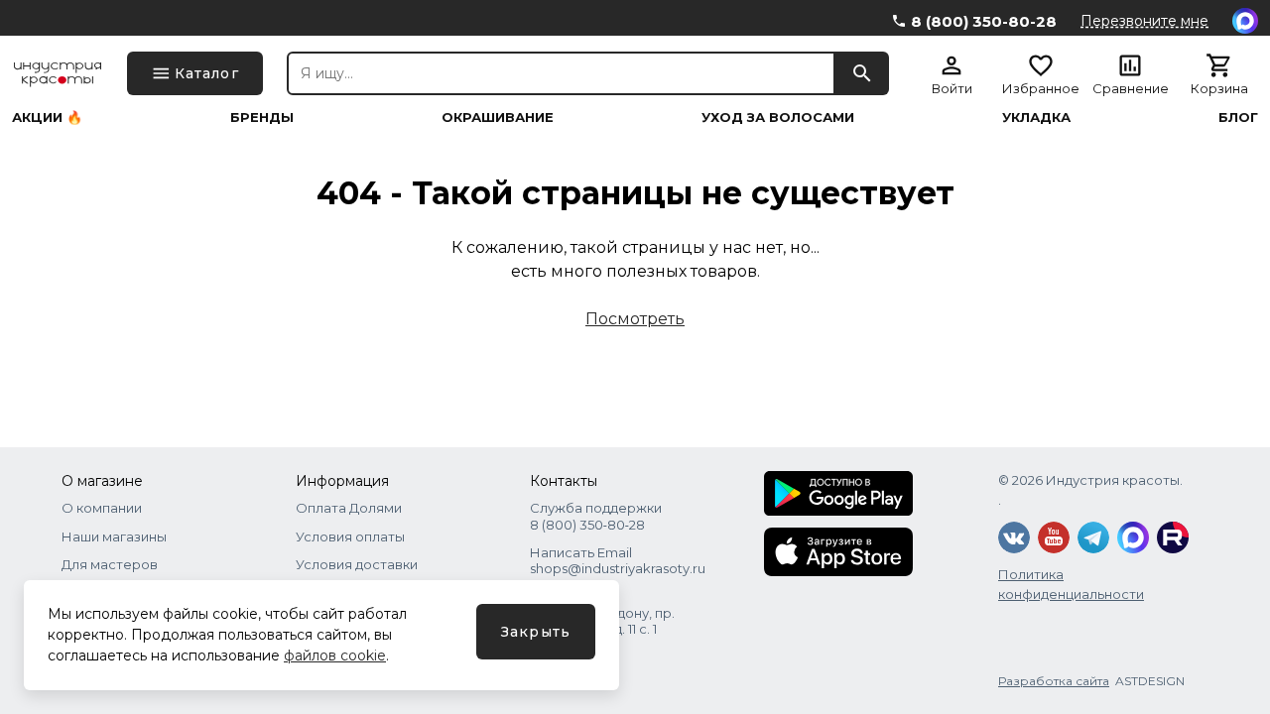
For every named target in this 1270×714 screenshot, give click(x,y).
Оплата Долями (349, 508)
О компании (102, 508)
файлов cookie (335, 655)
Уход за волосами (777, 117)
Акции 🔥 (47, 117)
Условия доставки (357, 564)
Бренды (262, 117)
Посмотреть (635, 318)
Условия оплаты (350, 536)
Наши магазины (114, 536)
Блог (1238, 117)
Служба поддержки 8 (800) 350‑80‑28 (596, 516)
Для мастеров (110, 564)
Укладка (1036, 117)
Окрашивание (498, 117)
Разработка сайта (1053, 680)
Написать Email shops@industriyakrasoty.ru (617, 560)
